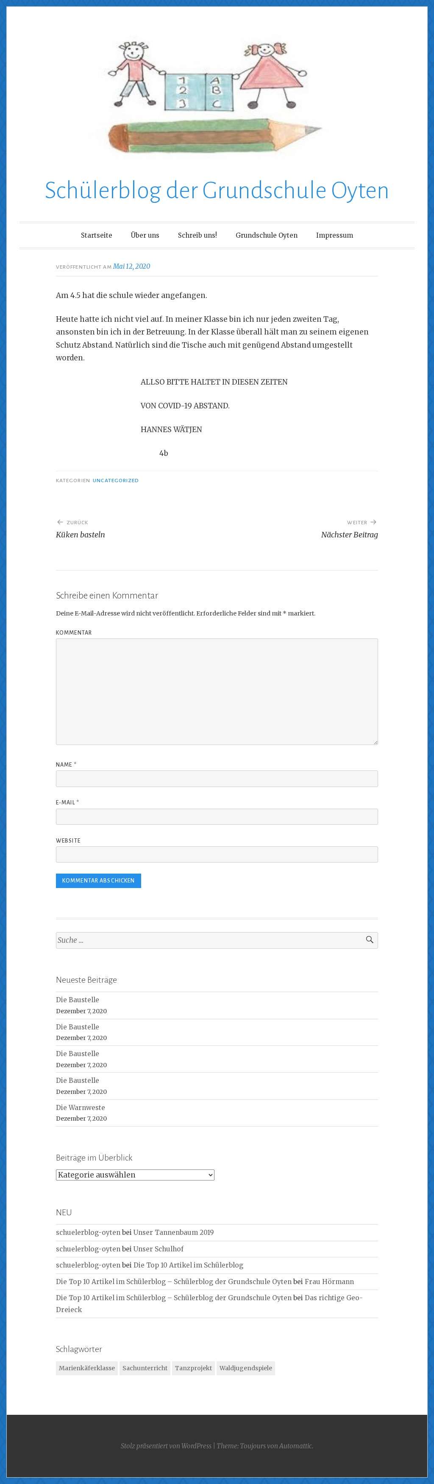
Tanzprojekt (193, 1368)
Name (66, 765)
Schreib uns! (197, 235)
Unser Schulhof (159, 1249)
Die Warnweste (80, 1108)
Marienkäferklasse (87, 1368)
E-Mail (67, 803)
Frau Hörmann (329, 1282)
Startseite (96, 235)
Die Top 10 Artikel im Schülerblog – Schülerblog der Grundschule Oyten (174, 1282)
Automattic (295, 1446)
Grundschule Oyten (267, 235)
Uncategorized (116, 480)
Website (68, 841)
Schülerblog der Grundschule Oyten (217, 190)
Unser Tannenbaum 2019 (174, 1232)
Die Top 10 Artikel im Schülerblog (188, 1265)
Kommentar (74, 633)
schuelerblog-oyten (88, 1232)
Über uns (145, 235)
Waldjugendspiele (246, 1368)
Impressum (334, 235)
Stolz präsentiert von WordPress (166, 1446)
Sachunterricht (144, 1368)
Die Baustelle (77, 1000)
